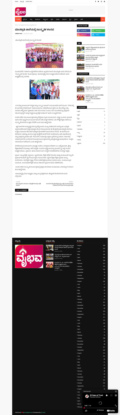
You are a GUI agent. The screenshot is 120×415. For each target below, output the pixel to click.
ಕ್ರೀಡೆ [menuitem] (52, 19)
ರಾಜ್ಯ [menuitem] (31, 19)
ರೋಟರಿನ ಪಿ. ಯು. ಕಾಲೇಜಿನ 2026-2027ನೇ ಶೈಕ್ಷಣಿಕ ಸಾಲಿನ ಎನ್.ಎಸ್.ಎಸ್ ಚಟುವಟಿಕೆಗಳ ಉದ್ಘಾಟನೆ (95, 97)
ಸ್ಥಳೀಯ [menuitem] (25, 19)
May (91, 254)
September (91, 278)
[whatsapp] (98, 30)
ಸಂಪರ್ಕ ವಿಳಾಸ (29, 1)
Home (16, 1)
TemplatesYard (29, 412)
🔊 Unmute (100, 410)
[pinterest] (104, 1)
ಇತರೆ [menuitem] (81, 19)
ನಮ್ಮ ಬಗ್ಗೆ (22, 1)
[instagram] (101, 1)
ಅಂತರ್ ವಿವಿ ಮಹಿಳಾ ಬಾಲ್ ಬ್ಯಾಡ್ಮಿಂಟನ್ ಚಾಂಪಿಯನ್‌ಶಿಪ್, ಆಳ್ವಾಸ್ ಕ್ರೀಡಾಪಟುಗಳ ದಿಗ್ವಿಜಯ (95, 57)
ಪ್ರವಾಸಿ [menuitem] (76, 19)
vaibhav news (18, 33)
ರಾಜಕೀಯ (91, 129)
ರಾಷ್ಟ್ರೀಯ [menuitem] (45, 19)
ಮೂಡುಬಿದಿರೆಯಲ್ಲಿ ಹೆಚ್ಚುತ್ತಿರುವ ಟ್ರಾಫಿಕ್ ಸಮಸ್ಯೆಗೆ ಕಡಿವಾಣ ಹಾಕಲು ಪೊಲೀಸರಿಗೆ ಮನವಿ (95, 79)
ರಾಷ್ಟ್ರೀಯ (91, 136)
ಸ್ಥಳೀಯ (91, 143)
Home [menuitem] (18, 19)
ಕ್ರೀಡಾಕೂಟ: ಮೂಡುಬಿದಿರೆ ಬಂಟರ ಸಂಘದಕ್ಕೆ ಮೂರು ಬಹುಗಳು (94, 65)
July (91, 248)
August (91, 245)
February (91, 263)
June (91, 251)
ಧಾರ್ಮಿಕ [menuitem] (64, 19)
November (91, 272)
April (91, 257)
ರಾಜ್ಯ (91, 132)
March (91, 260)
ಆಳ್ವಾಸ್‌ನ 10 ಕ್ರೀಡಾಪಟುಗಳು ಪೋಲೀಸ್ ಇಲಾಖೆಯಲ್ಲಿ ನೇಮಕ (95, 48)
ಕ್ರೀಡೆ (91, 115)
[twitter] (98, 1)
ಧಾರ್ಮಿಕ (91, 122)
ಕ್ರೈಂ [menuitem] (70, 19)
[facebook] (95, 1)
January (91, 266)
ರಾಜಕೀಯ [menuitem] (37, 19)
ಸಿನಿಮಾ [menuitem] (57, 19)
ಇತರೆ (91, 111)
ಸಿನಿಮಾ (91, 139)
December (91, 269)
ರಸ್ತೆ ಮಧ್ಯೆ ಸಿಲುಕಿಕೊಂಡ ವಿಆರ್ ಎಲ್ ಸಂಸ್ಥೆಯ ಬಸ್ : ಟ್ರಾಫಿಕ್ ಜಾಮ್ (94, 88)
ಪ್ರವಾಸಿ (91, 125)
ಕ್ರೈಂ (91, 118)
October (91, 275)
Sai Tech (43, 412)
